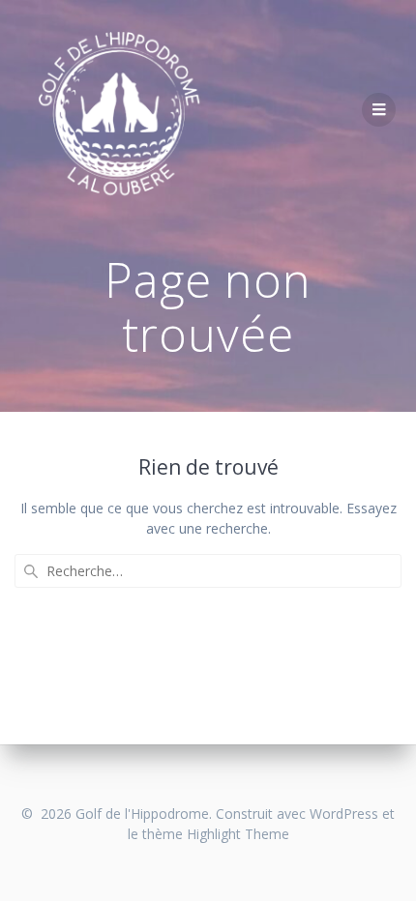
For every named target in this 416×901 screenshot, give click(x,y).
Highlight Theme (238, 834)
